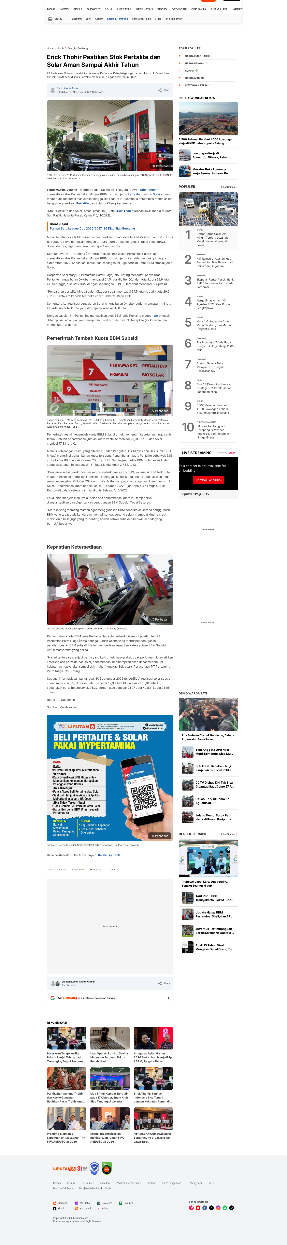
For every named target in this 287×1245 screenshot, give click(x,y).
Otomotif (179, 9)
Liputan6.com (71, 88)
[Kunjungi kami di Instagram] (218, 1207)
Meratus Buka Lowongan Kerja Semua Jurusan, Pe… (211, 171)
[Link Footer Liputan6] (70, 1168)
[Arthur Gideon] (57, 983)
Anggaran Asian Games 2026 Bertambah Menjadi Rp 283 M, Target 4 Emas (153, 1057)
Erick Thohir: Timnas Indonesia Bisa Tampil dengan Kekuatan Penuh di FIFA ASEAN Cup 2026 (152, 1097)
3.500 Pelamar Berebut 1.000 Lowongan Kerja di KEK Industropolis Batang (206, 141)
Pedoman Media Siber (128, 1183)
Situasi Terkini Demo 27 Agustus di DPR (212, 801)
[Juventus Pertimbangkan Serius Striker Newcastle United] (188, 931)
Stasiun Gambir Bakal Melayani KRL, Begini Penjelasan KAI (210, 367)
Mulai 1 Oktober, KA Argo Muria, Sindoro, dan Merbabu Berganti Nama (215, 325)
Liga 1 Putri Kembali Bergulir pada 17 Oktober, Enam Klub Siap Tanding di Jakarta (109, 1097)
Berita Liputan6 (109, 855)
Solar (156, 194)
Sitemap (151, 1183)
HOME (51, 9)
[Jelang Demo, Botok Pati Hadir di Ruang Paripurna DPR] (188, 817)
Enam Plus (219, 9)
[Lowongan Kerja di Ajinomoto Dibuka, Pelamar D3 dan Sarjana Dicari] (185, 155)
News (64, 9)
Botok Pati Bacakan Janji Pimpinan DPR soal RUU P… (214, 768)
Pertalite (134, 194)
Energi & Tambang (117, 18)
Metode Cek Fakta (63, 1188)
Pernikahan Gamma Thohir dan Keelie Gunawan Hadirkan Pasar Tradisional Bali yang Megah (65, 1097)
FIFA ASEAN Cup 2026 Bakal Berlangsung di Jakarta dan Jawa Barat (153, 1137)
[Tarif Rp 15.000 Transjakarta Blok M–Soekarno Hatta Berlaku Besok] (188, 898)
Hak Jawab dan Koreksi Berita (95, 1188)
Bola (108, 9)
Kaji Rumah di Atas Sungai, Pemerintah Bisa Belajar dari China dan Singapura (215, 262)
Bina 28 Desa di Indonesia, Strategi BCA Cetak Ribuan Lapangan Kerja (214, 388)
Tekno (162, 9)
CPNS (158, 18)
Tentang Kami (194, 1183)
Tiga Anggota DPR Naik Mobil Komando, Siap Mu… (214, 752)
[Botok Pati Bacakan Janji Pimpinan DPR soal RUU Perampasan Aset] (188, 768)
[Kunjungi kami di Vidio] (191, 1207)
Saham (99, 18)
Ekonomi (77, 18)
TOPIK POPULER (190, 48)
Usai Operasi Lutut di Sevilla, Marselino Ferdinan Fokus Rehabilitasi (109, 1057)
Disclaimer (88, 1183)
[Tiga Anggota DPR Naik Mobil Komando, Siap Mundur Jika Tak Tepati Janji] (188, 752)
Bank (88, 18)
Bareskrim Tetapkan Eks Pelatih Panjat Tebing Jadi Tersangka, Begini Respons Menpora (65, 1057)
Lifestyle (124, 9)
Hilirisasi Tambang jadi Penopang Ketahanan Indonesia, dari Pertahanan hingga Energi (214, 431)
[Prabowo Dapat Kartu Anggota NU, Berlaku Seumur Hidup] (208, 858)
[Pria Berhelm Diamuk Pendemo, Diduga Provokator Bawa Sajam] (208, 714)
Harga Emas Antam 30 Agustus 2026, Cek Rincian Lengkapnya (214, 304)
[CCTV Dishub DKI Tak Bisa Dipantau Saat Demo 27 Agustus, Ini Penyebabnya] (188, 785)
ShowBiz (93, 9)
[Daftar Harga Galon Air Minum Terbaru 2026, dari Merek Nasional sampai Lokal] (208, 209)
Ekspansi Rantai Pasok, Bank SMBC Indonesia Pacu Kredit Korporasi (215, 283)
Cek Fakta (198, 9)
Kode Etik (105, 1183)
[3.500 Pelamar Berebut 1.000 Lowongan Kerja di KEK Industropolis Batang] (208, 118)
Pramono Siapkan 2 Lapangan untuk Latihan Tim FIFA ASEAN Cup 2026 (66, 1137)
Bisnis (77, 9)
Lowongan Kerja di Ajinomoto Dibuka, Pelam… (212, 155)
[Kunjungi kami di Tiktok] (231, 1207)
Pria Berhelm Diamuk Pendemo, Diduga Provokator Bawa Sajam (208, 737)
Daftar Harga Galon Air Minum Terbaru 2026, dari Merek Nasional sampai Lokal (213, 239)
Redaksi (71, 1183)
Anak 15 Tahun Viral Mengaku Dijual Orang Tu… (214, 947)
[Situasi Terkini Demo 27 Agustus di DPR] (188, 801)
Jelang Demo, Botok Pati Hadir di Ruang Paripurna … (214, 817)
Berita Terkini (192, 834)
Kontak (57, 1183)
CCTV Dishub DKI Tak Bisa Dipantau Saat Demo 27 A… (214, 784)
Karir (211, 1183)
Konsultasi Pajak (141, 18)
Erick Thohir (149, 190)
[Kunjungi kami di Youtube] (198, 1207)
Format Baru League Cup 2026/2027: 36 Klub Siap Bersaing (92, 228)
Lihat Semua (228, 186)
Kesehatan (144, 9)
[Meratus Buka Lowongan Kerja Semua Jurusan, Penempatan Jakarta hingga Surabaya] (185, 171)
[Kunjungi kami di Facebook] (204, 1207)
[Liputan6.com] (52, 90)
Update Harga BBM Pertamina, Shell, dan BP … (214, 914)
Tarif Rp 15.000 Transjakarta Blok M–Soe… (214, 898)
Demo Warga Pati (193, 693)
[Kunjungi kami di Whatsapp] (224, 1207)
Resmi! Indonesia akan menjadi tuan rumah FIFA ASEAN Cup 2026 (107, 1137)
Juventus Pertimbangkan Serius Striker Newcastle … (214, 931)
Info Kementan (173, 18)
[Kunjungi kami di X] (211, 1207)
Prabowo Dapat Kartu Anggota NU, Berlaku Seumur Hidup (205, 883)
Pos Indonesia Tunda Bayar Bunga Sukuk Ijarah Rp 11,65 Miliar (215, 346)
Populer (187, 187)
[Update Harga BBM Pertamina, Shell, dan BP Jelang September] (188, 914)
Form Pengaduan (171, 1183)
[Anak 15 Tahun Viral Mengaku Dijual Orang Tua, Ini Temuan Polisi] (188, 947)
